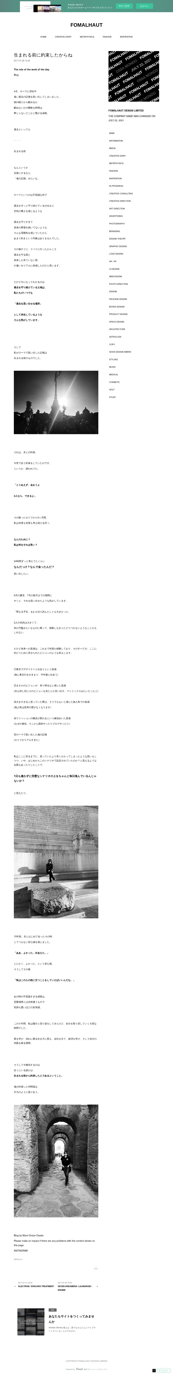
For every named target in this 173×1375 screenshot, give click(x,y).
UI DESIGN (114, 268)
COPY (112, 344)
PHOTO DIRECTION (118, 283)
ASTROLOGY (115, 336)
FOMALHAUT (86, 25)
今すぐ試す (124, 5)
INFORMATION (116, 140)
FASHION (107, 36)
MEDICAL (113, 374)
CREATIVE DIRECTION (120, 200)
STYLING (113, 359)
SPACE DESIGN (116, 321)
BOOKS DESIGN (117, 306)
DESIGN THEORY (117, 238)
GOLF (112, 389)
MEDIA (112, 148)
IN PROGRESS (116, 185)
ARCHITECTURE (117, 329)
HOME (43, 36)
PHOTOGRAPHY (117, 223)
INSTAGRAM (21, 1250)
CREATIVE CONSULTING (121, 193)
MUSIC (112, 366)
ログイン (144, 6)
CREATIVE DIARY (63, 36)
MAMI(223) (18, 1259)
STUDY (112, 397)
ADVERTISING (116, 215)
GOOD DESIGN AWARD (120, 351)
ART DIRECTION (117, 208)
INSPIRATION (126, 36)
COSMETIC (114, 382)
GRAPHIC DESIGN (118, 246)
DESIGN (113, 291)
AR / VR (112, 261)
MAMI (111, 133)
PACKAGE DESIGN (118, 298)
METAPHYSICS (87, 36)
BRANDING (114, 231)
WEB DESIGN (115, 276)
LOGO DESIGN (116, 253)
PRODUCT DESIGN (118, 314)
